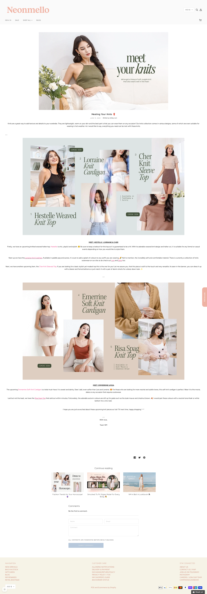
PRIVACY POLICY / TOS (101, 575)
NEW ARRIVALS (11, 567)
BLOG (7, 575)
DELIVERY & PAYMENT (101, 570)
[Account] (201, 10)
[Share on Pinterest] (144, 457)
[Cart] (201, 20)
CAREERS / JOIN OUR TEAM (191, 577)
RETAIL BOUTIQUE (12, 580)
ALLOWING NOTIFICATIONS (103, 567)
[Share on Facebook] (134, 457)
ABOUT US (184, 567)
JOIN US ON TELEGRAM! (189, 572)
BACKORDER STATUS (100, 580)
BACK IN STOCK (11, 570)
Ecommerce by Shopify (107, 587)
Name (72, 521)
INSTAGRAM (185, 575)
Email (108, 521)
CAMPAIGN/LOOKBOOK (189, 580)
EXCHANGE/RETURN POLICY (103, 572)
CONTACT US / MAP (188, 570)
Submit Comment (85, 545)
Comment (74, 528)
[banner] (28, 10)
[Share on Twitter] (139, 457)
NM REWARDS (10, 577)
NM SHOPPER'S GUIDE (101, 577)
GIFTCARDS (10, 572)
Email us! (198, 592)
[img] (197, 10)
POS (92, 587)
